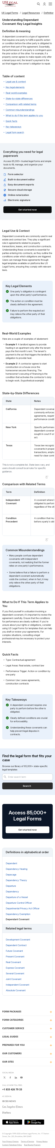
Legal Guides (10, 1036)
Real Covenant (13, 962)
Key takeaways (13, 126)
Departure (11, 885)
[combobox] (27, 777)
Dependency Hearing (16, 869)
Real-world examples (16, 93)
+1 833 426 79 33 (12, 1089)
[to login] (44, 4)
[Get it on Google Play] (34, 1122)
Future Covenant (14, 950)
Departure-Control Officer (19, 902)
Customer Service (13, 1028)
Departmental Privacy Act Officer (22, 908)
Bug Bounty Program (32, 1145)
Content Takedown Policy (12, 1145)
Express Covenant (15, 967)
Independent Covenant (17, 984)
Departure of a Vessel (17, 897)
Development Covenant (18, 939)
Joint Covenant (13, 979)
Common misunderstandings (20, 109)
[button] (50, 4)
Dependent (11, 863)
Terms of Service (27, 1141)
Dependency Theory (16, 880)
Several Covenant (15, 973)
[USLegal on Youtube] (21, 1077)
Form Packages (11, 1011)
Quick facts (11, 121)
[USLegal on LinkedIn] (16, 1077)
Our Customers (12, 1053)
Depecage (11, 874)
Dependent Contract (16, 945)
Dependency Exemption (18, 914)
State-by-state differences (19, 98)
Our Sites (8, 1061)
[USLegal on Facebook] (10, 1077)
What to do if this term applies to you (24, 115)
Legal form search (15, 132)
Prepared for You (13, 1044)
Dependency (12, 891)
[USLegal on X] (4, 1077)
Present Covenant (15, 956)
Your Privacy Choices (10, 1141)
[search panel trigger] (38, 4)
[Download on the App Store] (12, 1122)
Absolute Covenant (16, 990)
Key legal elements (15, 87)
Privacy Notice (42, 1141)
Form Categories (12, 1019)
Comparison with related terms (21, 104)
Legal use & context (16, 81)
